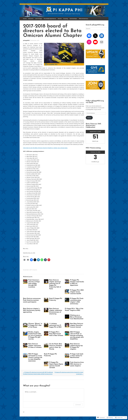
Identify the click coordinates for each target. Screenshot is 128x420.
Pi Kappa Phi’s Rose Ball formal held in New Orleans (56, 333)
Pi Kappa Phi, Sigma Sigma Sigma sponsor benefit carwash (56, 364)
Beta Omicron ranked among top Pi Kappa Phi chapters (76, 346)
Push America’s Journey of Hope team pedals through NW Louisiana (34, 283)
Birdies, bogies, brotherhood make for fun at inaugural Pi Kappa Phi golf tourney (35, 335)
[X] (95, 35)
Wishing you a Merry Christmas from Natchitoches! (76, 317)
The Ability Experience (50, 18)
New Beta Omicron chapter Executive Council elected (76, 325)
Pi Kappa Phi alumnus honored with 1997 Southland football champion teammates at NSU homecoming (38, 373)
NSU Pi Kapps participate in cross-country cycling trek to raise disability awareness (35, 357)
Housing (65, 18)
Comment (78, 404)
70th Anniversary (83, 18)
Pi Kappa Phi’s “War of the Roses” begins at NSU (74, 309)
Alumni (60, 18)
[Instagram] (89, 42)
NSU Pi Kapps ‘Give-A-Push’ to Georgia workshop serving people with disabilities (77, 335)
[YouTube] (95, 42)
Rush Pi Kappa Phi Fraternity (55, 299)
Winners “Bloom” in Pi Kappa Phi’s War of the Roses (35, 325)
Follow (89, 118)
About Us (30, 18)
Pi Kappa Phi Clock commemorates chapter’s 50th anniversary (76, 301)
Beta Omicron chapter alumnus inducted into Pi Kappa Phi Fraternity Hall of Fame (55, 284)
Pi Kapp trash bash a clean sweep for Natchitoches (76, 355)
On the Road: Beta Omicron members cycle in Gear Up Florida (55, 346)
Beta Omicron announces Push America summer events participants (32, 300)
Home (25, 18)
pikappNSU (26, 40)
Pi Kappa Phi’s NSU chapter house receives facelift (77, 292)
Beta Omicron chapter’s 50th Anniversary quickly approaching (31, 310)
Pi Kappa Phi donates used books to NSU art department (77, 282)
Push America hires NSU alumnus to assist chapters (77, 364)
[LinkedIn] (101, 35)
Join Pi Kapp (38, 18)
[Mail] (101, 42)
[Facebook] (89, 35)
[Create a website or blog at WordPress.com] (23, 412)
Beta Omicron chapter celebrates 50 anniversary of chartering (55, 311)
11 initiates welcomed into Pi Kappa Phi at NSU (55, 325)
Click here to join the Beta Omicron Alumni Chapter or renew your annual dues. (45, 148)
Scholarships (73, 18)
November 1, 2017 (35, 40)
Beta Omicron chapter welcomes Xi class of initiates (35, 345)
